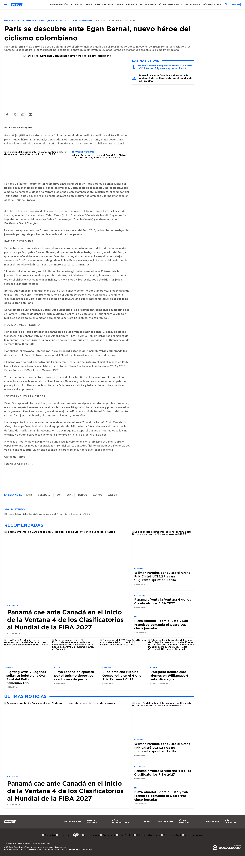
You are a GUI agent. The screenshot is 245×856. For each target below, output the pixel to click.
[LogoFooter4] (125, 835)
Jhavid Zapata (140, 632)
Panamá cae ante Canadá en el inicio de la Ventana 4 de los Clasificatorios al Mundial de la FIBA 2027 (165, 78)
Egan (70, 495)
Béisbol (130, 5)
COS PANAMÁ (13, 633)
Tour (58, 495)
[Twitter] (14, 114)
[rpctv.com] (62, 835)
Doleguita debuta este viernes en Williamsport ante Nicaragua (169, 675)
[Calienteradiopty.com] (147, 835)
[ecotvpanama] (91, 835)
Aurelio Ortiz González (159, 683)
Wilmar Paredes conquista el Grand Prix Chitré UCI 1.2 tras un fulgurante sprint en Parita (99, 156)
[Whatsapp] (22, 114)
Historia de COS (41, 844)
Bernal (82, 495)
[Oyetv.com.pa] (75, 837)
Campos (97, 495)
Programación (59, 5)
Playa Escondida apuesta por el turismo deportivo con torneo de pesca (74, 675)
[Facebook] (7, 114)
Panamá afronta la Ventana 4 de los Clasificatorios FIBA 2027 (162, 601)
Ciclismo (101, 21)
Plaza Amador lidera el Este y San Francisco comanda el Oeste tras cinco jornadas (161, 624)
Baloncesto (147, 5)
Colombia (44, 495)
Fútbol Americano (169, 5)
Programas (191, 5)
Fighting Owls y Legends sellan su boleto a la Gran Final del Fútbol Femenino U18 (26, 677)
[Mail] (30, 114)
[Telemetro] (49, 835)
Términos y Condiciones (17, 844)
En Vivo (236, 5)
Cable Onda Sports (21, 127)
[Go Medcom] (108, 835)
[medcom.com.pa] (192, 835)
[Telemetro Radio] (171, 835)
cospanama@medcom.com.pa (53, 847)
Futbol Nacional (80, 5)
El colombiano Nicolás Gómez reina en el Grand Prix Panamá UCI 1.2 (47, 514)
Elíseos (112, 495)
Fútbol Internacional (108, 5)
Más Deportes (211, 5)
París (29, 495)
